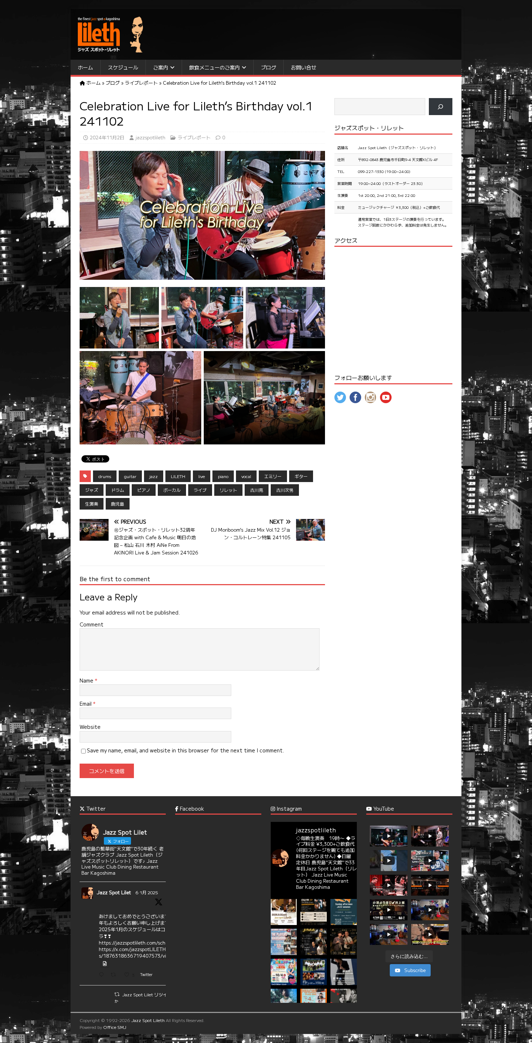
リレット (228, 490)
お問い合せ (303, 67)
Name (87, 680)
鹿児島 (117, 504)
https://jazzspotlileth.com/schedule (138, 942)
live (201, 476)
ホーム (85, 67)
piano (223, 476)
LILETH (178, 476)
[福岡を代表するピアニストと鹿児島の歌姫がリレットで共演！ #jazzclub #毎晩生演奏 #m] (284, 912)
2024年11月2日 (107, 137)
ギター (301, 476)
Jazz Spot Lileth (148, 1020)
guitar (130, 476)
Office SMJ (114, 1027)
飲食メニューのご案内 (214, 67)
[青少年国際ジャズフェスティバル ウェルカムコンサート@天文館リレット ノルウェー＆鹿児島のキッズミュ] (313, 972)
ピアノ (143, 490)
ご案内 (160, 67)
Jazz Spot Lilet (114, 892)
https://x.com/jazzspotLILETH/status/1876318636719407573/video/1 (139, 952)
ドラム (117, 490)
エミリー (273, 476)
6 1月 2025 (146, 892)
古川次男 (285, 490)
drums (104, 476)
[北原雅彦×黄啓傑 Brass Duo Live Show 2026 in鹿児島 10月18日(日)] (343, 942)
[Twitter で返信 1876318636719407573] (103, 975)
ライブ (200, 490)
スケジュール (123, 67)
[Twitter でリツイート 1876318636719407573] (115, 975)
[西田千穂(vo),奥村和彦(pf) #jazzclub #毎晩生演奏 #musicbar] (343, 1002)
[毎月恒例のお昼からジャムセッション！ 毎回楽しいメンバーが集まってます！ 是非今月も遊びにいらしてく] (343, 912)
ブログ (268, 67)
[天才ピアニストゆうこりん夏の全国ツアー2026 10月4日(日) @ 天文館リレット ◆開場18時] (284, 972)
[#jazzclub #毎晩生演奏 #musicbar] (284, 1002)
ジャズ (91, 490)
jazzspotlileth (150, 137)
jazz (153, 476)
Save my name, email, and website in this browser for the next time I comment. (185, 750)
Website (90, 726)
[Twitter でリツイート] (116, 994)
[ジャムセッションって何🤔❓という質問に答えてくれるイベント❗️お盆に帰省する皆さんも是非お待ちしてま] (313, 912)
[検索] (440, 106)
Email (86, 703)
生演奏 (91, 504)
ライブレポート (194, 137)
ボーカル (172, 490)
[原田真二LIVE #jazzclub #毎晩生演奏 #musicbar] (343, 972)
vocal (246, 476)
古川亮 (256, 490)
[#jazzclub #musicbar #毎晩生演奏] (284, 942)
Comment (92, 624)
